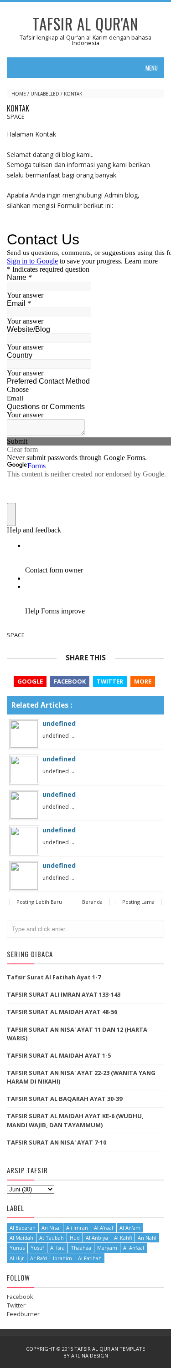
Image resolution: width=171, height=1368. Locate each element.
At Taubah (51, 1237)
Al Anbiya (97, 1237)
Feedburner (23, 1314)
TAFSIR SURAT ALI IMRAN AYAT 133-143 (63, 994)
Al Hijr (17, 1258)
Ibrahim (62, 1258)
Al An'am (129, 1227)
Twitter (110, 681)
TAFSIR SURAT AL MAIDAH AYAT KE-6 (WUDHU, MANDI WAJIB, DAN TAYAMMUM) (75, 1120)
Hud (75, 1237)
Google (30, 681)
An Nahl (147, 1237)
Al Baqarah (23, 1227)
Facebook (70, 681)
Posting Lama (138, 901)
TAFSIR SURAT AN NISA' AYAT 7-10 (56, 1142)
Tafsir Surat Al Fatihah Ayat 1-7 (54, 977)
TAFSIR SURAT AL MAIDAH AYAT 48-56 (62, 1012)
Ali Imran (77, 1227)
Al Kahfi (123, 1237)
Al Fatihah (90, 1258)
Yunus (17, 1247)
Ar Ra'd (38, 1258)
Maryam (107, 1247)
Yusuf (37, 1247)
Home (18, 94)
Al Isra (57, 1247)
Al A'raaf (104, 1227)
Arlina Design (89, 1355)
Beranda (92, 901)
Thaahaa (81, 1247)
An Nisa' (50, 1227)
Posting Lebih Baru (39, 901)
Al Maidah (21, 1237)
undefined (59, 723)
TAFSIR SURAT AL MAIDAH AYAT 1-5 (59, 1055)
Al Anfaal (133, 1247)
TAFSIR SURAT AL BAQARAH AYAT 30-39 (64, 1098)
